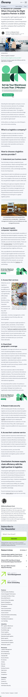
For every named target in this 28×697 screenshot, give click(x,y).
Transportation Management (14, 33)
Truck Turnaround (5, 617)
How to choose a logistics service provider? (11, 58)
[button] (22, 2)
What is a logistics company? (7, 55)
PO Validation (4, 606)
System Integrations (6, 602)
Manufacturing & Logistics (7, 636)
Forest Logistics (5, 632)
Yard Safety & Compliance (7, 619)
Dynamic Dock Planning (6, 604)
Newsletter (3, 672)
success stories (8, 244)
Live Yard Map (4, 621)
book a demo (9, 493)
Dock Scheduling (5, 651)
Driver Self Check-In (5, 598)
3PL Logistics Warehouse (7, 626)
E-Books (3, 666)
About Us (3, 679)
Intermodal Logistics (6, 634)
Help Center (4, 670)
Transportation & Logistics (7, 642)
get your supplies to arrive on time (17, 329)
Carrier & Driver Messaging (7, 600)
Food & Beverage (5, 630)
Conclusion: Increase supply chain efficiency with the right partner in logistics (13, 61)
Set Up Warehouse (5, 653)
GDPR (3, 419)
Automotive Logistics (6, 628)
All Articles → (23, 550)
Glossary (3, 664)
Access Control (4, 612)
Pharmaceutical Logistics (7, 640)
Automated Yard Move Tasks (8, 596)
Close (25, 6)
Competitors (4, 674)
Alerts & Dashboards (6, 610)
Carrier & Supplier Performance (8, 594)
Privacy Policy (4, 683)
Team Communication (6, 608)
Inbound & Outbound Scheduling (8, 615)
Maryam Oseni (15, 32)
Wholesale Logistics (5, 644)
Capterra (17, 262)
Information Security (6, 685)
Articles (3, 662)
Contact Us (3, 681)
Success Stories (5, 658)
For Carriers (4, 660)
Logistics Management (6, 649)
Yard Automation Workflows (7, 592)
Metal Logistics (4, 638)
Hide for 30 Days (18, 6)
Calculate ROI (4, 655)
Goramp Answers (5, 668)
